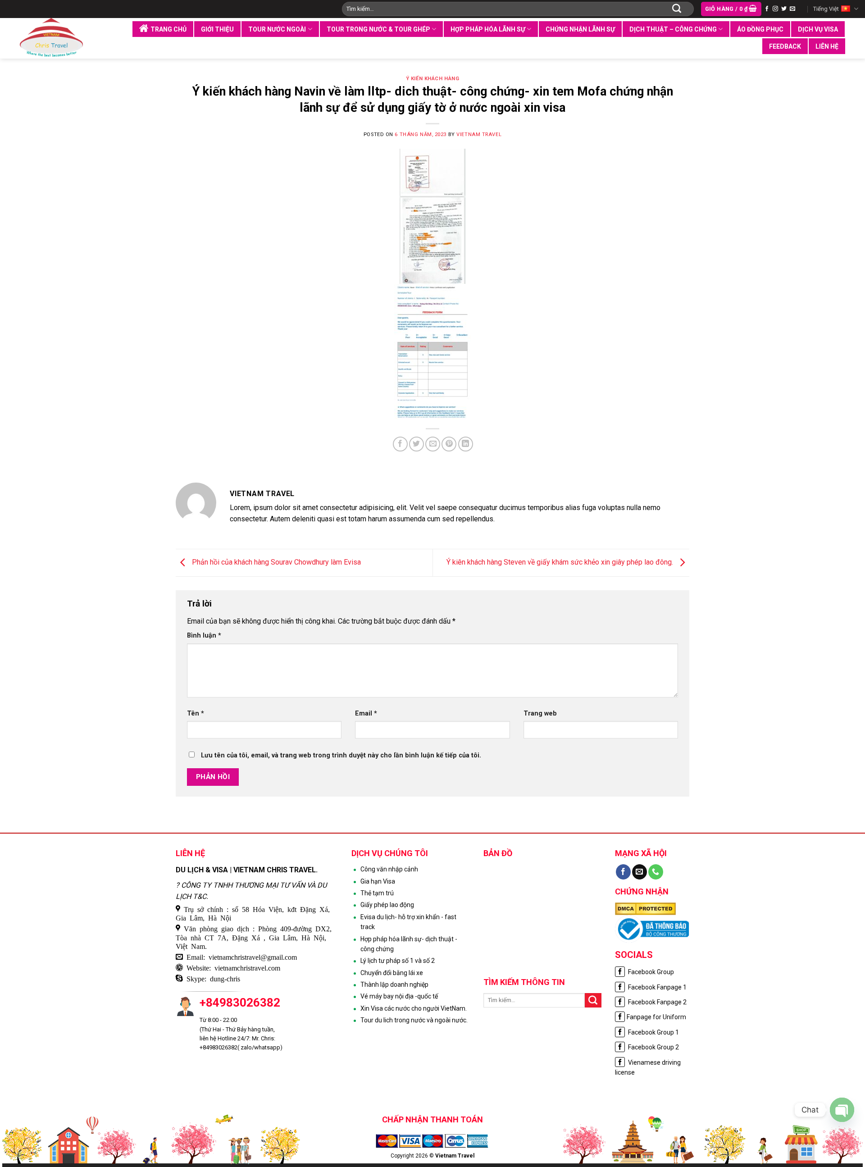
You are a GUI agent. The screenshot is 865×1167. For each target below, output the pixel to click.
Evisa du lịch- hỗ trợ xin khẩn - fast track (408, 921)
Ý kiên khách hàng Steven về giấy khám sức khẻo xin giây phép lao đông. (560, 562)
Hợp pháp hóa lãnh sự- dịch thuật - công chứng (408, 944)
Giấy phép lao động (387, 904)
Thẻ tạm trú (377, 893)
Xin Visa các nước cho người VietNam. (413, 1008)
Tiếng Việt (826, 8)
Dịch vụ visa (818, 29)
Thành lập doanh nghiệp (394, 984)
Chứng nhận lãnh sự (580, 29)
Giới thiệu (217, 29)
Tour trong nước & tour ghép (378, 29)
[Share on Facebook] (400, 444)
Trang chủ (168, 29)
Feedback (785, 46)
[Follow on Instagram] (775, 9)
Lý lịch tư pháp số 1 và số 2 (397, 960)
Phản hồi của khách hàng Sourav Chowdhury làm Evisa (275, 562)
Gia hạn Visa (377, 881)
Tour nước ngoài (277, 29)
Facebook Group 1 (653, 1032)
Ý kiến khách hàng (433, 79)
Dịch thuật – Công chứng (673, 29)
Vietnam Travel (478, 134)
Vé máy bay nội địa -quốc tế (399, 996)
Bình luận (204, 635)
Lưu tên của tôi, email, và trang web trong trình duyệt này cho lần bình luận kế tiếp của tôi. (341, 755)
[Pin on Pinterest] (449, 444)
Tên (195, 713)
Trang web (540, 713)
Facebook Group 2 (653, 1047)
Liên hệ (826, 46)
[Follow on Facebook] (766, 9)
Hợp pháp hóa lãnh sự (488, 29)
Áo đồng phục (760, 29)
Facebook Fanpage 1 (657, 987)
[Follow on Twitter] (784, 9)
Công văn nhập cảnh (389, 869)
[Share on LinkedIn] (465, 444)
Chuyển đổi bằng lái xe (391, 972)
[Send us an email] (792, 9)
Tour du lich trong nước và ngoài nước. (414, 1020)
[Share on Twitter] (416, 444)
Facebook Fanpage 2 (657, 1002)
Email (366, 713)
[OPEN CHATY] (842, 1110)
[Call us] (655, 872)
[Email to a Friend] (432, 444)
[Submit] (677, 9)
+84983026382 (240, 1002)
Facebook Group (650, 972)
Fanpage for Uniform (656, 1017)
